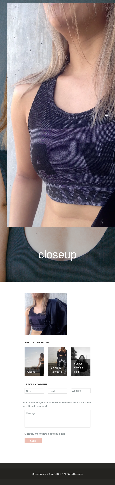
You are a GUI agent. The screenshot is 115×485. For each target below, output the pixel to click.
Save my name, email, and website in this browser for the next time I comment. (56, 404)
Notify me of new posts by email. (46, 433)
